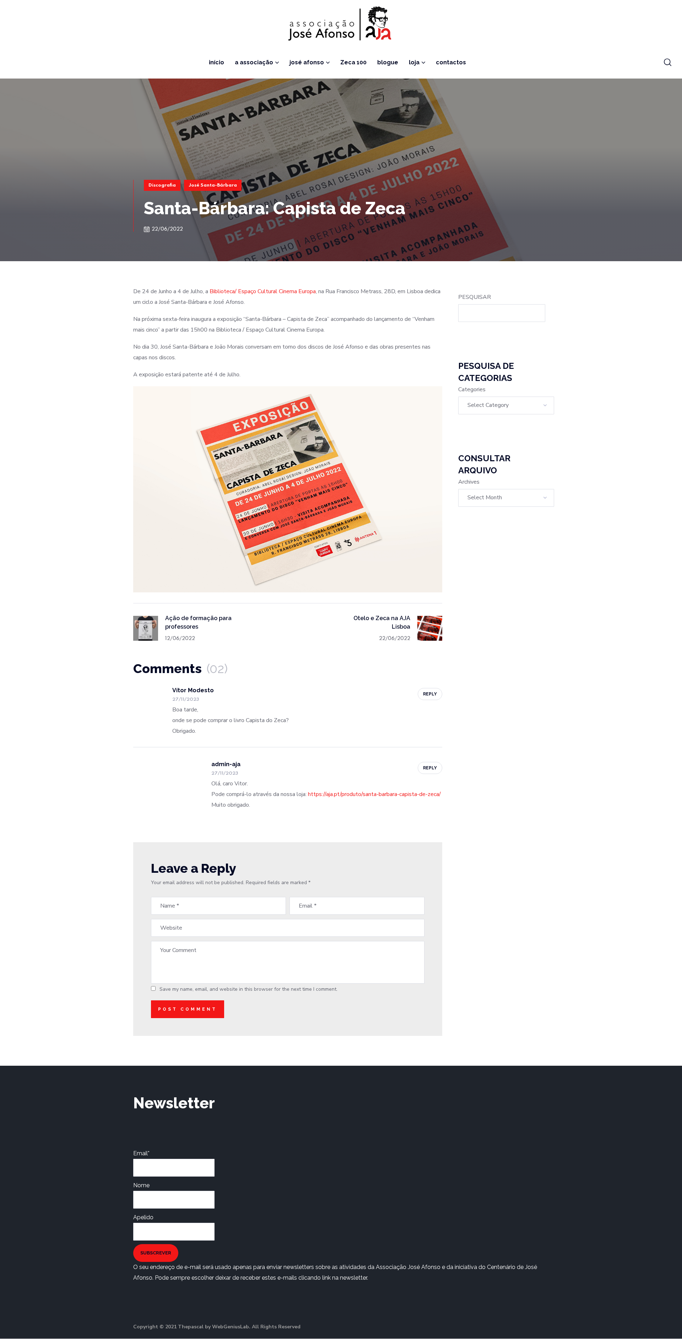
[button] (667, 62)
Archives (469, 482)
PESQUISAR (474, 297)
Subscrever (155, 1252)
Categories (472, 389)
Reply (430, 694)
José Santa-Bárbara (213, 185)
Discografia (162, 185)
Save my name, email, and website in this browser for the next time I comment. (248, 989)
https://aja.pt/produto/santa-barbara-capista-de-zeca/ (374, 794)
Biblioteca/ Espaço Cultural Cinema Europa (263, 291)
